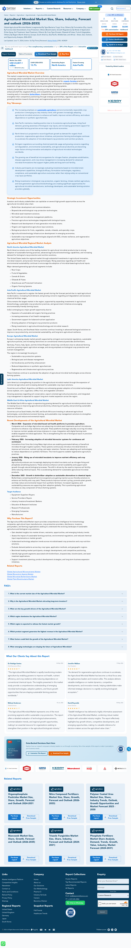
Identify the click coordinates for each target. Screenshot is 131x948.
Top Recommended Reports (76, 882)
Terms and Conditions (10, 892)
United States (7, 909)
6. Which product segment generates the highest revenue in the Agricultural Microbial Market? (45, 632)
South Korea (6, 922)
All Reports (70, 888)
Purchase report (14, 817)
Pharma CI (37, 892)
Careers (37, 898)
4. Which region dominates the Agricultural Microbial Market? (32, 616)
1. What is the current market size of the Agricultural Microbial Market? (36, 594)
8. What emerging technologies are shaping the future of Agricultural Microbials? (40, 647)
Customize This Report (38, 753)
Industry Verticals (40, 895)
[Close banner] (96, 2)
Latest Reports (71, 885)
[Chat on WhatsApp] (75, 903)
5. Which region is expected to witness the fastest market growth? (34, 624)
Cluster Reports (71, 879)
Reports (12, 15)
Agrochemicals (30, 15)
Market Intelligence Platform (12, 879)
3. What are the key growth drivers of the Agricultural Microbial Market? (37, 609)
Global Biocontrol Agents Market (20, 574)
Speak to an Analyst (116, 44)
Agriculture (20, 15)
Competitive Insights (10, 882)
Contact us (6, 889)
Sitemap (5, 901)
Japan (4, 919)
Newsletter (6, 886)
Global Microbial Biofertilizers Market (22, 577)
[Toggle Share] (129, 749)
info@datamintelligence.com (117, 53)
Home (6, 15)
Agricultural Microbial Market (46, 15)
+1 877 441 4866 (73, 899)
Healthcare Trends (40, 913)
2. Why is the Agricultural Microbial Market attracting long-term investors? (37, 601)
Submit (102, 912)
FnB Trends (38, 910)
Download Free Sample (60, 753)
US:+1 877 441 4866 (115, 50)
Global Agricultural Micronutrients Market (24, 572)
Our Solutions (39, 886)
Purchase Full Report (116, 34)
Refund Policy (7, 895)
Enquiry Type (113, 891)
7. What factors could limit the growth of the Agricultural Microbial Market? (38, 639)
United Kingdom (8, 912)
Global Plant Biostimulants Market (20, 579)
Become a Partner (40, 901)
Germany (5, 916)
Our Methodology (40, 889)
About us (37, 882)
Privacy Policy (7, 898)
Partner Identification (116, 39)
